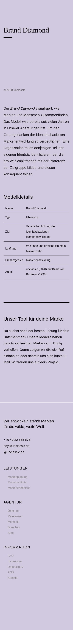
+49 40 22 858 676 (17, 439)
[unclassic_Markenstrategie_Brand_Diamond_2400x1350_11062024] (36, 50)
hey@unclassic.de (16, 446)
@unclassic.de (14, 452)
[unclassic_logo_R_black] (19, 5)
